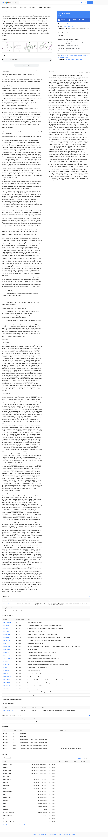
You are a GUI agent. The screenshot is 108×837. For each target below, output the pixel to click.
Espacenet (67, 59)
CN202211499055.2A (8, 710)
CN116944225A (7, 603)
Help (73, 834)
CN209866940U (6, 646)
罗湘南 (68, 26)
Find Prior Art (74, 19)
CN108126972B (6, 673)
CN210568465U (6, 664)
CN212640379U (6, 640)
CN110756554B (6, 643)
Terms (59, 834)
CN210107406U (6, 649)
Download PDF (64, 19)
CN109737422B (6, 631)
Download (79, 758)
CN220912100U (6, 689)
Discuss (80, 59)
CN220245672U (6, 667)
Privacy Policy (67, 834)
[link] (7, 764)
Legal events (70, 55)
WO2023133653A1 (7, 658)
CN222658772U (6, 661)
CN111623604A (6, 625)
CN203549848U (6, 695)
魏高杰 (64, 26)
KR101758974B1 (7, 622)
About (34, 834)
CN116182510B (6, 679)
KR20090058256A (7, 676)
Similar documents (77, 55)
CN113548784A (6, 634)
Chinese (69, 23)
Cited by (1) (63, 55)
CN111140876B (6, 655)
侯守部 (71, 26)
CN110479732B (6, 652)
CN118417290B (6, 692)
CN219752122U (6, 670)
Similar (82, 19)
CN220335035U (6, 682)
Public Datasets (52, 834)
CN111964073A (6, 628)
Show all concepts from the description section (14, 824)
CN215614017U (6, 686)
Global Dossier (74, 59)
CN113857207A (6, 637)
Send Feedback (42, 834)
